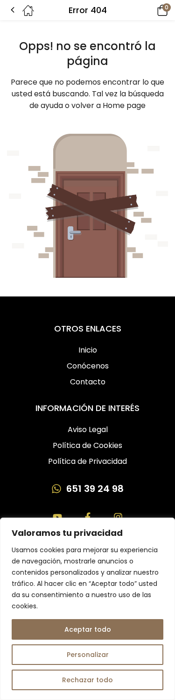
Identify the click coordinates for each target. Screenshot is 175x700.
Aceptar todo (87, 629)
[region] (87, 609)
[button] (149, 10)
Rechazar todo (87, 680)
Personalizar (88, 654)
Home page (124, 105)
